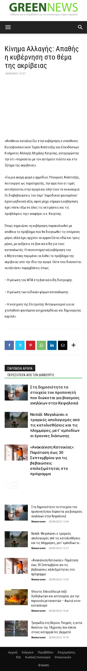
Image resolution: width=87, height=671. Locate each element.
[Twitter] (20, 345)
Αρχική (12, 652)
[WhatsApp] (41, 345)
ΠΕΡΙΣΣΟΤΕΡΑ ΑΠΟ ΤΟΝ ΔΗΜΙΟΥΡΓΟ (30, 375)
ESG (18, 657)
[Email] (62, 345)
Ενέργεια (27, 652)
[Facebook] (9, 345)
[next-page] (15, 485)
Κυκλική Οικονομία (37, 657)
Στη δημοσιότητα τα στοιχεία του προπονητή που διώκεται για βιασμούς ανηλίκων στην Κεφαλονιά (56, 511)
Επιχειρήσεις (66, 652)
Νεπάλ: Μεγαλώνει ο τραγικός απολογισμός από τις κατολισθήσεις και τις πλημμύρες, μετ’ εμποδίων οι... (56, 538)
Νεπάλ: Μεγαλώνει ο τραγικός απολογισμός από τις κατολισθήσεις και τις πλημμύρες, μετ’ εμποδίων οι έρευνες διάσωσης (55, 425)
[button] (7, 27)
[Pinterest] (30, 345)
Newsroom (38, 521)
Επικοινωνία (63, 657)
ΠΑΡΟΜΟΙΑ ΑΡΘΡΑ (19, 368)
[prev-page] (7, 485)
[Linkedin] (52, 345)
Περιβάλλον (45, 652)
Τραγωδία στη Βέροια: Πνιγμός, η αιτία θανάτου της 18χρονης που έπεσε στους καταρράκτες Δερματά (56, 627)
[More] (73, 345)
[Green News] (43, 10)
